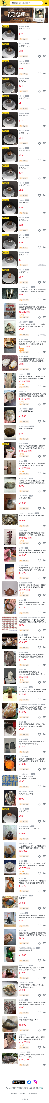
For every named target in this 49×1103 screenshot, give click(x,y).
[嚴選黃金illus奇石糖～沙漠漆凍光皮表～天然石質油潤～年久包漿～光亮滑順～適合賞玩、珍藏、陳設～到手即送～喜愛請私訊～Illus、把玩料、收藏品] (10, 571)
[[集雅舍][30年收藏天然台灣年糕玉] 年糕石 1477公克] (10, 1058)
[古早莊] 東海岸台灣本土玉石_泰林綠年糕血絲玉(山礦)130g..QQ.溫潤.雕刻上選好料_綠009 (32, 325)
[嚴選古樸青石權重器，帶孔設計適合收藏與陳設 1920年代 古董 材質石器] (10, 728)
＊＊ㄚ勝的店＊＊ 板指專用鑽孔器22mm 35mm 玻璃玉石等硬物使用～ (32, 290)
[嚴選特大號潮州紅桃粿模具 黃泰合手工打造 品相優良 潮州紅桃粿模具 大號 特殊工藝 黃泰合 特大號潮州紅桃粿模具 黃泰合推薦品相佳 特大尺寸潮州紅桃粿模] (10, 658)
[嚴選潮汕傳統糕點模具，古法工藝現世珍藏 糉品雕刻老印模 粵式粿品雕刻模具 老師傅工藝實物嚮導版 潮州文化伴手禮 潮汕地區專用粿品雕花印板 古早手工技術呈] (10, 311)
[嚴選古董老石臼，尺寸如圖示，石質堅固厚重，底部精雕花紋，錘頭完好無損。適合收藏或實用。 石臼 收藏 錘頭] (10, 867)
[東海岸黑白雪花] (10, 502)
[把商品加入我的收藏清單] (39, 39)
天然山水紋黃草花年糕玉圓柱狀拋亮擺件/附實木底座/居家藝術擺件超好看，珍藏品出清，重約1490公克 (32, 690)
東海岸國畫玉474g (26, 411)
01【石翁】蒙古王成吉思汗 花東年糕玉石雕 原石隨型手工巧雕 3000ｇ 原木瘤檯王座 (32, 638)
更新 (40, 1088)
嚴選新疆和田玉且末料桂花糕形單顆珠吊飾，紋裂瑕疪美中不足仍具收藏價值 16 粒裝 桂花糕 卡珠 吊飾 (32, 934)
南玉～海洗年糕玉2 (26, 428)
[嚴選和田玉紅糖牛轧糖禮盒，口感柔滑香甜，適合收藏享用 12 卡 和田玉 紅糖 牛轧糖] (10, 606)
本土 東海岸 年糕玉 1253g (29, 1020)
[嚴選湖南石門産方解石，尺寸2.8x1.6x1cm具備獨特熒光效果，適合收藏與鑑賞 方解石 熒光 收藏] (10, 676)
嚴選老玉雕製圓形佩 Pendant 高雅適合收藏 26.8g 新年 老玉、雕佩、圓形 (32, 760)
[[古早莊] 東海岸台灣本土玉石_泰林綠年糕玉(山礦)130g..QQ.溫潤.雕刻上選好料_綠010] (10, 485)
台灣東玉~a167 (24, 98)
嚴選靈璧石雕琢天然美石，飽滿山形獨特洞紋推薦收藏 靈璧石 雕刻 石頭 (32, 916)
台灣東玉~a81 (24, 237)
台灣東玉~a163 (24, 46)
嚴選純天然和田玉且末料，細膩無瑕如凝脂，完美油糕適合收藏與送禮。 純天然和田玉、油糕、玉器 (32, 882)
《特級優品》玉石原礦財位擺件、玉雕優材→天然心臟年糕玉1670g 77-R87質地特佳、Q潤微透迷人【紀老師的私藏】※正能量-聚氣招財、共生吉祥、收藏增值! (32, 708)
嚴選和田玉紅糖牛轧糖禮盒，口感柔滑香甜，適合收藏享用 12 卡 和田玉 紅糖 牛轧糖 (32, 603)
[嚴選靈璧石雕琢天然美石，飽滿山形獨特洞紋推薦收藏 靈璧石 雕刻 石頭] (10, 919)
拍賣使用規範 (32, 1093)
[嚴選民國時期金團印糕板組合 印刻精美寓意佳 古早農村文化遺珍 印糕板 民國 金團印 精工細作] (10, 537)
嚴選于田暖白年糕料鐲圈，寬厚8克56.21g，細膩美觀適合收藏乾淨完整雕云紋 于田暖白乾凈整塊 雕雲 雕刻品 (32, 447)
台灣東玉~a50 (24, 272)
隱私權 (22, 1093)
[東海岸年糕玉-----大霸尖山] (10, 832)
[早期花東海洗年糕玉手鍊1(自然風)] (10, 519)
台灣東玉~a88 (24, 255)
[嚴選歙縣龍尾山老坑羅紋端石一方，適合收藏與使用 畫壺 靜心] (10, 745)
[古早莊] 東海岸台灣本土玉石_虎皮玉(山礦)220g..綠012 (32, 986)
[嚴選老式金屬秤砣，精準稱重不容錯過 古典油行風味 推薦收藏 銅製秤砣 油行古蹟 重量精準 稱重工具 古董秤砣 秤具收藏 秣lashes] (10, 554)
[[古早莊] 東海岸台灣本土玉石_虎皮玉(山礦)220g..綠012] (10, 989)
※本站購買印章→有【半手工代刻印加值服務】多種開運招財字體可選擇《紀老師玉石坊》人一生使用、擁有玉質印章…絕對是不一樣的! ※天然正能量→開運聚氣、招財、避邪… (32, 621)
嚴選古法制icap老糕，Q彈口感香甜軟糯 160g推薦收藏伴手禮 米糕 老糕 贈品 (32, 1038)
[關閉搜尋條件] (20, 3)
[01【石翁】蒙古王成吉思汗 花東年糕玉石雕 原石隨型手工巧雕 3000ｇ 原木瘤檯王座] (10, 641)
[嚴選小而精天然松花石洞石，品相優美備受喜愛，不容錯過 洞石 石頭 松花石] (10, 345)
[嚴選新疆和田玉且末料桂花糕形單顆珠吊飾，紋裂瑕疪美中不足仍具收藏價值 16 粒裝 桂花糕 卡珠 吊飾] (10, 937)
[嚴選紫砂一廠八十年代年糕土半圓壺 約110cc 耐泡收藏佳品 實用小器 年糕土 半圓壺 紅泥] (10, 589)
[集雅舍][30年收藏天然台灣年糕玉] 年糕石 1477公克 (31, 1055)
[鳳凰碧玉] (10, 902)
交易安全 (25, 1099)
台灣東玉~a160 (24, 28)
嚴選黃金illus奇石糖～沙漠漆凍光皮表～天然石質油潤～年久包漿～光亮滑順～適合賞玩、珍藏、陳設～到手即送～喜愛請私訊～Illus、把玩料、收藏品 (32, 569)
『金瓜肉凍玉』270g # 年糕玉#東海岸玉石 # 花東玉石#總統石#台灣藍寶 (32, 847)
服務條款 (14, 1093)
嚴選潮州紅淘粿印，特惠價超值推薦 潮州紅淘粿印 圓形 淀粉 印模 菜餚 (32, 1003)
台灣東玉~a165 (24, 133)
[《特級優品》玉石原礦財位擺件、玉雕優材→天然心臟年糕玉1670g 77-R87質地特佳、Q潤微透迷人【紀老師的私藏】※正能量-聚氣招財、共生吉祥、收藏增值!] (10, 711)
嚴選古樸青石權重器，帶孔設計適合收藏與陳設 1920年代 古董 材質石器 (32, 725)
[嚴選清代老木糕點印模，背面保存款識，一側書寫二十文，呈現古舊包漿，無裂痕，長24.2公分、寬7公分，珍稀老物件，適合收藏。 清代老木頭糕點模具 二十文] (10, 467)
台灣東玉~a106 (24, 150)
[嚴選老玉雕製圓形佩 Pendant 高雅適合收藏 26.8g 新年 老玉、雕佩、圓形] (10, 763)
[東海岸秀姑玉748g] (10, 798)
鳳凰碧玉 (22, 898)
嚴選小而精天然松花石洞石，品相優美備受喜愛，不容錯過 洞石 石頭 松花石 (32, 342)
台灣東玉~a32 (24, 811)
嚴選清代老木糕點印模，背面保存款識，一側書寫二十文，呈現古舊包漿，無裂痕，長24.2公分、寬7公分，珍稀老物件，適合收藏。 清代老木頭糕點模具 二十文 (32, 464)
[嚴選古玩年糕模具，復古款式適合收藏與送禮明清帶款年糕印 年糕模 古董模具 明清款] (10, 380)
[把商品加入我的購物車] (44, 39)
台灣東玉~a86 (24, 185)
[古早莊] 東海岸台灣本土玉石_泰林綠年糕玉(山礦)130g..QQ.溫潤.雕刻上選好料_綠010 (32, 482)
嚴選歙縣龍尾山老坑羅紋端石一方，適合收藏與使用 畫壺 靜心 (32, 742)
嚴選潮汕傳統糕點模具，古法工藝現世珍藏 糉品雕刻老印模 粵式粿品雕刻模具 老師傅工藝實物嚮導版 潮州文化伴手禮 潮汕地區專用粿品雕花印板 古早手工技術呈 (32, 308)
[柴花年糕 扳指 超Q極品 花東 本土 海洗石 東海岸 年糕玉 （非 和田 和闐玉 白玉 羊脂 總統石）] (10, 971)
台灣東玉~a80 (24, 168)
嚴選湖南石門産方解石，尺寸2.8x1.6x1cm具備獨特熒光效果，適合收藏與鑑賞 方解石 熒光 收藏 (32, 673)
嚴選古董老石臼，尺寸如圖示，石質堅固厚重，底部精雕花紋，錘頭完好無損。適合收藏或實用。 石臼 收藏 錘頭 (32, 864)
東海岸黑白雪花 (25, 498)
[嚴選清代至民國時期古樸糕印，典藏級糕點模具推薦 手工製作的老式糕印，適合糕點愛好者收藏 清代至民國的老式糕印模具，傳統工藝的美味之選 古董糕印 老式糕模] (10, 398)
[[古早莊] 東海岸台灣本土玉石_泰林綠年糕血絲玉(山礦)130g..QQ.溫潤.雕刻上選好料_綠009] (10, 328)
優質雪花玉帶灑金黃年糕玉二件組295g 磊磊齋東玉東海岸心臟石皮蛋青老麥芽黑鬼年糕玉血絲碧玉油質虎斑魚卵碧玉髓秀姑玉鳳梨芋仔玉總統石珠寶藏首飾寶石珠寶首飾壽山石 (32, 360)
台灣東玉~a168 (24, 63)
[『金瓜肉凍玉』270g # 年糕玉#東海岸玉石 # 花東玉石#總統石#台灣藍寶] (10, 850)
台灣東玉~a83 (24, 115)
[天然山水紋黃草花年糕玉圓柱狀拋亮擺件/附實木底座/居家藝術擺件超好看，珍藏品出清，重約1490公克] (10, 693)
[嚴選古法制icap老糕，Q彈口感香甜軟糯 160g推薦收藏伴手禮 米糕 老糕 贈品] (10, 1041)
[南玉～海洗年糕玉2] (10, 432)
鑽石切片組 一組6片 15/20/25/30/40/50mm (27, 777)
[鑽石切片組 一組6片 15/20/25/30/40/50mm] (10, 780)
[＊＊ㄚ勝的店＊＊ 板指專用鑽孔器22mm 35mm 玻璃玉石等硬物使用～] (10, 293)
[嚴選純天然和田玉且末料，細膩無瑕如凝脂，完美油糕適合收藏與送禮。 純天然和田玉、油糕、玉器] (10, 884)
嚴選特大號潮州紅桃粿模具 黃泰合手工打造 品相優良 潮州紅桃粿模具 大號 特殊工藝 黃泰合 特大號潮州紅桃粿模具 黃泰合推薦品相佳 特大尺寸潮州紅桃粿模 (32, 655)
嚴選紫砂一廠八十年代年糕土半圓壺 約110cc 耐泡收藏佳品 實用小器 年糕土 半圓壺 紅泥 (32, 586)
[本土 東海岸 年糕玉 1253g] (10, 1024)
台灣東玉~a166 (24, 220)
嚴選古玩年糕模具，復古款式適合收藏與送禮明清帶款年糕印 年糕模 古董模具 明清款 (32, 377)
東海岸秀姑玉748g (26, 794)
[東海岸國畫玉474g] (10, 415)
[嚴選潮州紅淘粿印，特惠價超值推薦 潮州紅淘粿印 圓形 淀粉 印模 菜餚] (10, 1006)
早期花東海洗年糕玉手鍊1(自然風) (31, 515)
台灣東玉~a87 (24, 81)
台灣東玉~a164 (24, 202)
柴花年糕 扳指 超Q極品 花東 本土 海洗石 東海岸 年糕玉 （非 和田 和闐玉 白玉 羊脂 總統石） (32, 968)
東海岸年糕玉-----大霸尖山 (29, 828)
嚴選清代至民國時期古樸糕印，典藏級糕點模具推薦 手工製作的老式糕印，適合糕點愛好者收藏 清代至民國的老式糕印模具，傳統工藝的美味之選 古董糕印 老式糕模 (32, 395)
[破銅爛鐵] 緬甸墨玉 (26, 950)
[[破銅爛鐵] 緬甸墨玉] (10, 954)
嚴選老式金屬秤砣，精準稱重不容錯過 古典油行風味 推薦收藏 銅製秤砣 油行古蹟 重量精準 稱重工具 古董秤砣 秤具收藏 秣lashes (32, 551)
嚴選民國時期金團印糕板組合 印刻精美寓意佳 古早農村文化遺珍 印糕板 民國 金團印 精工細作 (32, 534)
